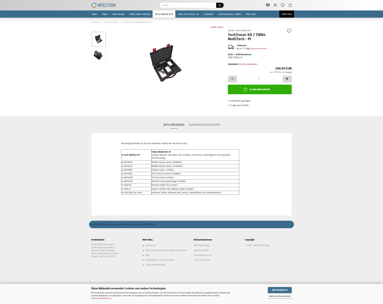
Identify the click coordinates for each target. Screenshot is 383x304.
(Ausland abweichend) (258, 49)
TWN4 (94, 14)
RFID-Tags (251, 14)
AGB (147, 255)
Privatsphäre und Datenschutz (160, 260)
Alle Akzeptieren (280, 290)
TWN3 (104, 14)
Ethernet (208, 14)
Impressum (151, 245)
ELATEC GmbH (217, 27)
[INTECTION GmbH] (104, 5)
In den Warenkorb (260, 89)
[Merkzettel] (283, 5)
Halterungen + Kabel (229, 14)
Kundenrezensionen (204, 125)
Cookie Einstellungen (155, 264)
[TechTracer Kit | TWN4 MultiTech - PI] (166, 63)
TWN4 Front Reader (139, 14)
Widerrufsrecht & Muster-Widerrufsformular (166, 250)
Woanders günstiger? (241, 101)
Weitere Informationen (280, 296)
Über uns (287, 14)
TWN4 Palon (118, 14)
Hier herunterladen (248, 64)
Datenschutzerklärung (101, 298)
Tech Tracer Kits (164, 14)
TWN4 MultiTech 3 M (188, 14)
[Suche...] (220, 5)
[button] (268, 5)
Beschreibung (174, 125)
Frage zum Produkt (240, 105)
